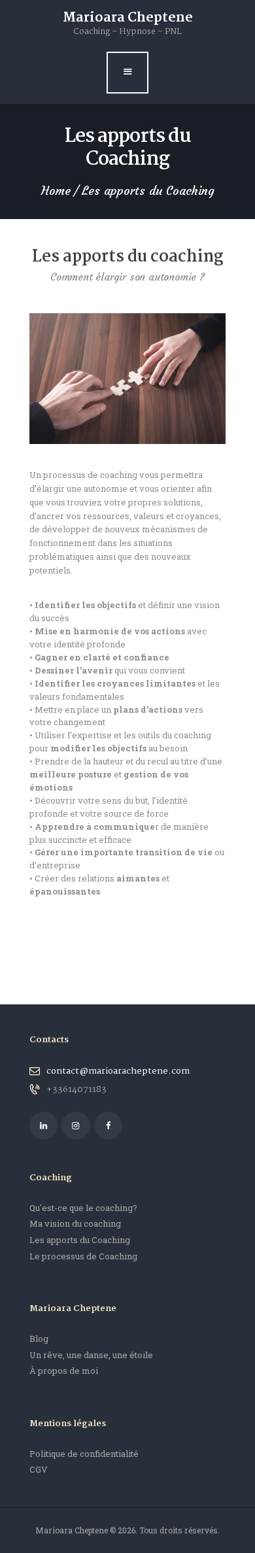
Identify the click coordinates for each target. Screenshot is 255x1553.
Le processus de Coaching (83, 1256)
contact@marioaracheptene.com (118, 1071)
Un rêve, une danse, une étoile (91, 1355)
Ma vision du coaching (75, 1223)
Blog (38, 1338)
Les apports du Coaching (79, 1240)
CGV (38, 1469)
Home (56, 191)
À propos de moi (63, 1370)
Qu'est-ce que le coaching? (83, 1208)
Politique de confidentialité (84, 1453)
